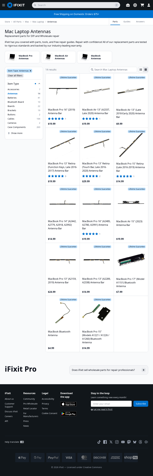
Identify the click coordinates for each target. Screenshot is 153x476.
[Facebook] (105, 442)
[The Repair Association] (146, 442)
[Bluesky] (134, 442)
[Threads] (140, 442)
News (26, 425)
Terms (45, 408)
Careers (9, 416)
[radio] (140, 69)
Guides (126, 21)
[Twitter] (111, 442)
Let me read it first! (103, 409)
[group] (143, 69)
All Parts (17, 21)
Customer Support (9, 405)
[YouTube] (123, 442)
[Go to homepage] (17, 5)
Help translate (12, 441)
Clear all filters (15, 75)
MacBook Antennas (96, 57)
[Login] (148, 5)
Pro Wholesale (30, 403)
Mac (27, 21)
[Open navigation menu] (4, 5)
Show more (16, 133)
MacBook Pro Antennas (25, 57)
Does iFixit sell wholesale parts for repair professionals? (103, 370)
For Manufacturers (30, 415)
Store (7, 21)
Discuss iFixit (11, 411)
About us (9, 398)
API (6, 421)
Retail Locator (30, 408)
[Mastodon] (129, 442)
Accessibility (48, 398)
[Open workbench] (128, 5)
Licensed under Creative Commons (84, 467)
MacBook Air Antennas (61, 57)
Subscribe (141, 403)
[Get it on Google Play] (68, 413)
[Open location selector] (135, 5)
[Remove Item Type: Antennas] (30, 71)
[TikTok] (99, 442)
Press (26, 421)
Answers (140, 21)
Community (29, 398)
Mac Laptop (38, 21)
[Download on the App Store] (68, 404)
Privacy (45, 403)
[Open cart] (142, 5)
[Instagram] (117, 442)
